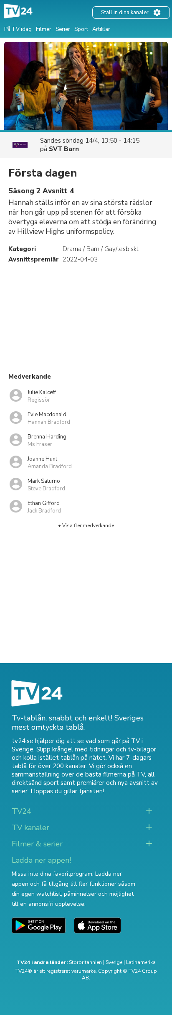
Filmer (43, 29)
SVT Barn (64, 149)
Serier (63, 29)
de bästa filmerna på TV (110, 774)
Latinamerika (141, 962)
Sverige (114, 962)
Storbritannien (85, 962)
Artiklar (101, 29)
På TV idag (18, 29)
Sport (81, 29)
